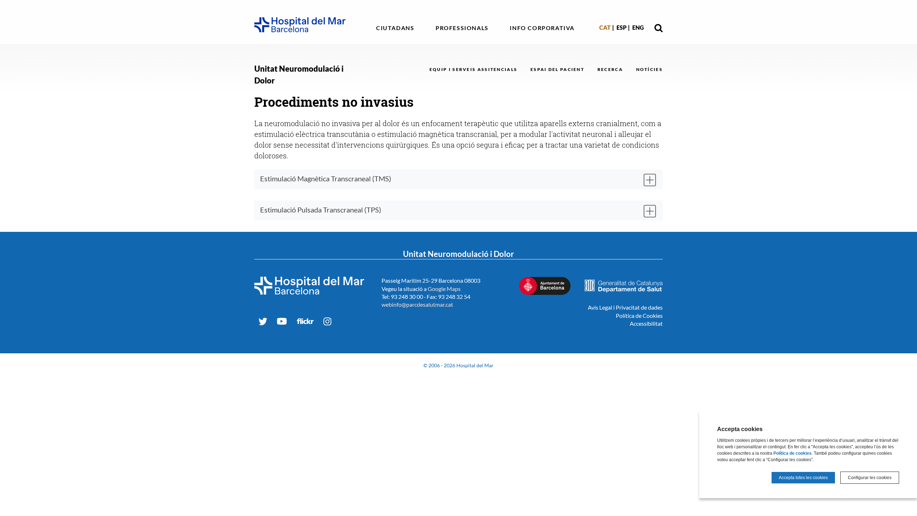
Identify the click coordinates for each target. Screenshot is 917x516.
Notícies (649, 69)
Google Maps (444, 288)
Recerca (610, 69)
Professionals (462, 27)
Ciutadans (395, 27)
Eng (638, 27)
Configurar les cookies (870, 477)
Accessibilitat (646, 323)
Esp (621, 27)
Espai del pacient (557, 69)
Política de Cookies (639, 315)
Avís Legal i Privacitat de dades (625, 307)
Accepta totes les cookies (803, 477)
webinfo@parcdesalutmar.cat (417, 304)
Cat (605, 27)
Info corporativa (542, 27)
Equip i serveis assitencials (473, 69)
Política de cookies (792, 453)
